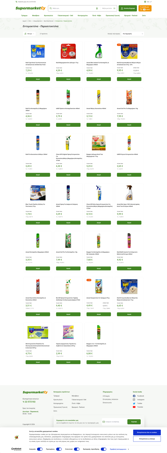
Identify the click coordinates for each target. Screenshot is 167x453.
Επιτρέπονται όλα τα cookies (147, 432)
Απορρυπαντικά (37, 21)
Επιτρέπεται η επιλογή (147, 439)
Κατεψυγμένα (83, 15)
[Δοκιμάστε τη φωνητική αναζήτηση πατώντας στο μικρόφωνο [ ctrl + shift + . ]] (97, 8)
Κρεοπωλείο (48, 15)
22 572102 (30, 402)
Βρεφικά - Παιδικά (130, 15)
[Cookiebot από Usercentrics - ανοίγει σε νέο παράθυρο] (16, 449)
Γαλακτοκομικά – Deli (65, 15)
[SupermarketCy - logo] (35, 392)
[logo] (30, 8)
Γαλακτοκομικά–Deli (79, 400)
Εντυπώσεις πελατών (110, 399)
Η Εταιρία (106, 396)
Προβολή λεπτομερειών (118, 449)
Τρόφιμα (24, 15)
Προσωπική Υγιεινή (113, 15)
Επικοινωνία (107, 403)
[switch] (59, 449)
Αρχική (24, 21)
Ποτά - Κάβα (96, 15)
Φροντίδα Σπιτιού (48, 21)
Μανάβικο (35, 15)
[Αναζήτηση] (51, 8)
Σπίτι (144, 15)
